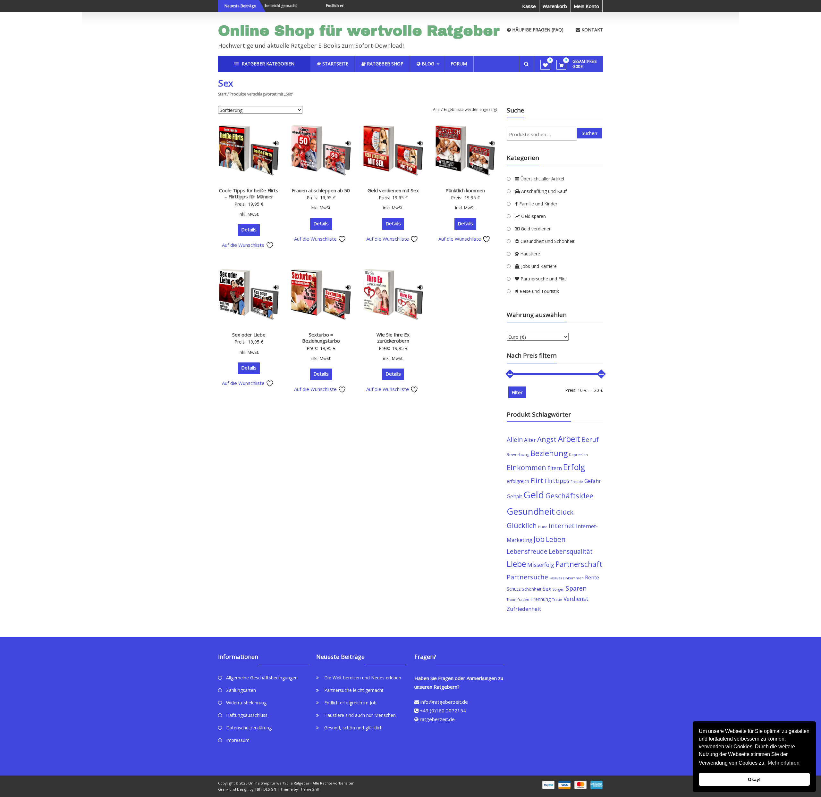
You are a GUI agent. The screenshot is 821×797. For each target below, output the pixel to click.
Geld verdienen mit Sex (393, 190)
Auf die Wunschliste (244, 245)
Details (249, 229)
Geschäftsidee (569, 496)
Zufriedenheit (524, 608)
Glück (564, 512)
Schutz (514, 589)
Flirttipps (557, 481)
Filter (517, 392)
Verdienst (575, 598)
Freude (577, 481)
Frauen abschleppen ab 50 (321, 190)
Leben (556, 539)
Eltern (554, 468)
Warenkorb (555, 6)
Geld (533, 494)
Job (539, 539)
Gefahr (592, 481)
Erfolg (574, 466)
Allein (515, 439)
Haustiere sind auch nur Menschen (360, 715)
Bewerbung (518, 454)
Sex (547, 588)
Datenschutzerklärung (249, 728)
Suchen (589, 133)
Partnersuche (527, 577)
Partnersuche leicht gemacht (354, 690)
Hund (542, 527)
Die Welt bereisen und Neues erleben (362, 678)
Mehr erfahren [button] (784, 763)
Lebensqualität (571, 551)
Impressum (238, 740)
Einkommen (526, 467)
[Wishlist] (545, 65)
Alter (530, 440)
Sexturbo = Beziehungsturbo (321, 337)
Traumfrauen (518, 599)
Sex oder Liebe (249, 334)
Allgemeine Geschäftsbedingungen (262, 678)
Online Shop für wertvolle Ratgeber (359, 30)
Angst (546, 439)
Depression (578, 454)
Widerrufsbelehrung (246, 703)
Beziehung (549, 453)
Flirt (536, 480)
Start (222, 94)
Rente (592, 577)
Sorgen (558, 589)
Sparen (576, 588)
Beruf (590, 439)
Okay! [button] (754, 779)
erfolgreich (518, 481)
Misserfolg (540, 565)
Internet (562, 525)
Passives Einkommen (566, 578)
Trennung (540, 599)
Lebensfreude (527, 551)
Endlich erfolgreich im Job (337, 5)
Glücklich (522, 525)
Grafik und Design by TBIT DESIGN (247, 789)
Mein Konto (586, 6)
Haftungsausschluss (246, 715)
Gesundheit (531, 511)
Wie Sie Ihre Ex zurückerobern (393, 337)
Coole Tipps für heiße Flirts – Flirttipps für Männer (248, 193)
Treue (557, 599)
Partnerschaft (578, 564)
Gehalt (514, 496)
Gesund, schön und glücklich (353, 728)
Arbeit (569, 438)
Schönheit (531, 589)
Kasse (529, 6)
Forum (459, 64)
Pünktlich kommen (465, 190)
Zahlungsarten (241, 690)
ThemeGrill (309, 789)
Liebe (516, 564)
